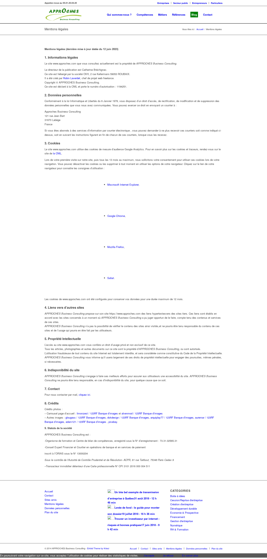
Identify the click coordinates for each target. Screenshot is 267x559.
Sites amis (51, 500)
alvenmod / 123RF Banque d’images (142, 413)
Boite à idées (177, 496)
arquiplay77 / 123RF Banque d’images (172, 417)
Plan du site (51, 512)
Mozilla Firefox (115, 247)
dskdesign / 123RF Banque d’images (128, 417)
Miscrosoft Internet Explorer (123, 184)
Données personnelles (57, 508)
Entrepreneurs (199, 3)
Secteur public (180, 3)
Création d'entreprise (181, 504)
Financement (177, 517)
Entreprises (163, 3)
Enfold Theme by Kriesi (98, 548)
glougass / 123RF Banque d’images (85, 417)
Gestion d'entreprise (181, 521)
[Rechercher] (218, 14)
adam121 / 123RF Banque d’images (86, 422)
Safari (110, 278)
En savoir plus (190, 555)
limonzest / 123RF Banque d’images (97, 413)
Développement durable (183, 508)
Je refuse (168, 555)
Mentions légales (56, 29)
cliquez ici (84, 394)
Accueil (49, 491)
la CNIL (57, 153)
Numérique (176, 525)
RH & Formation (179, 529)
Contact (49, 495)
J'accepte (148, 555)
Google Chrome (116, 216)
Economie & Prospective (184, 512)
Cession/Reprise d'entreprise (186, 500)
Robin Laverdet (71, 78)
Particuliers (216, 3)
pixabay (112, 422)
